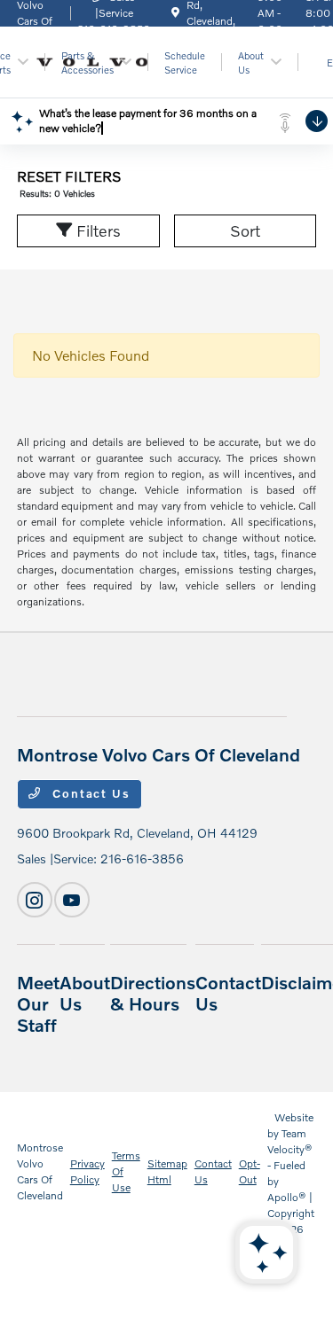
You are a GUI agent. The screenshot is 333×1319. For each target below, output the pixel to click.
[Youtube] (72, 899)
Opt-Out (249, 1171)
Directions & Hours (152, 993)
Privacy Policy (87, 1171)
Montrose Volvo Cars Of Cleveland (40, 1171)
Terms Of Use (126, 1171)
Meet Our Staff (38, 1003)
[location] (175, 13)
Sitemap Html (167, 1171)
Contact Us (90, 793)
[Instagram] (34, 899)
